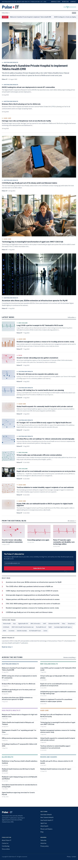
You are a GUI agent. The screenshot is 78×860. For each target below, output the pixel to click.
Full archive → (6, 13)
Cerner (45, 630)
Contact (73, 1)
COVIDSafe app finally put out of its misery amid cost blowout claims (29, 612)
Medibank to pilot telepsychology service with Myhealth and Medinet (19, 778)
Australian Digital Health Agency (63, 627)
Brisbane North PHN (54, 623)
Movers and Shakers (48, 757)
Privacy (69, 856)
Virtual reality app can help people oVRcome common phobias (57, 677)
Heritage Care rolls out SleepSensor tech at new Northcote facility (55, 715)
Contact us (5, 843)
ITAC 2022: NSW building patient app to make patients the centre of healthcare (33, 604)
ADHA (4, 630)
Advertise (65, 1)
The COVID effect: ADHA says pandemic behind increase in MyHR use (29, 586)
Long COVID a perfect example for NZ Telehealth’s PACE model (58, 669)
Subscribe (43, 840)
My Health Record (41, 627)
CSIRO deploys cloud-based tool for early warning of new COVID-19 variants (32, 591)
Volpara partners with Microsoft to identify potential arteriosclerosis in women (33, 599)
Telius (63, 623)
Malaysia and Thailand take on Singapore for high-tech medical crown (19, 715)
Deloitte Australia (22, 630)
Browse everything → (70, 657)
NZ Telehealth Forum (35, 630)
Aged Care (44, 710)
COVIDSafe (6, 627)
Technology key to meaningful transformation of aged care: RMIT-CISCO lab (57, 723)
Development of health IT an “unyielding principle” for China (19, 731)
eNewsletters (55, 1)
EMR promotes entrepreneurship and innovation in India (19, 738)
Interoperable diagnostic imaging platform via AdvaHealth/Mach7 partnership (32, 595)
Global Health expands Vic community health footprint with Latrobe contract (57, 739)
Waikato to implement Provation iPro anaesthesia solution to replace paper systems (56, 700)
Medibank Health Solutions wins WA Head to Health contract (18, 770)
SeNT (44, 623)
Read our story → (7, 647)
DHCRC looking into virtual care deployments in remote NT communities (19, 677)
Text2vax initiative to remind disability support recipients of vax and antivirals (55, 747)
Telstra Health (7, 623)
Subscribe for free (39, 568)
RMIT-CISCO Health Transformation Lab (22, 627)
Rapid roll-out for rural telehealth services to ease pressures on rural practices (56, 685)
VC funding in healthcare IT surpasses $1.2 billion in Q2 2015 (19, 745)
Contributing (5, 846)
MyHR (50, 627)
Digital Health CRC (23, 623)
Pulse (10, 7)
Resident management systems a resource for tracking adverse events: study (32, 608)
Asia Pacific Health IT (11, 710)
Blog (42, 832)
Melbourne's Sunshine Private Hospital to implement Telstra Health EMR (30, 17)
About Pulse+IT (6, 840)
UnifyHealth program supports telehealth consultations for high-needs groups (58, 692)
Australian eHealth (10, 664)
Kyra (14, 623)
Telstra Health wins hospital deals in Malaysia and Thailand (18, 723)
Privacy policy (45, 846)
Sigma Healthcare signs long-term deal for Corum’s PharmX (18, 793)
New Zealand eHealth (49, 664)
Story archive (6, 849)
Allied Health (7, 757)
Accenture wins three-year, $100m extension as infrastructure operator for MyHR (33, 582)
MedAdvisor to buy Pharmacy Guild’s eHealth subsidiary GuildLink (19, 762)
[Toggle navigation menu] (74, 13)
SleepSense (71, 623)
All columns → (72, 521)
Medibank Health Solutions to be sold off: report (55, 769)
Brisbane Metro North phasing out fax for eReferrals (18, 684)
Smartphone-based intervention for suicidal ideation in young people (19, 786)
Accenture (11, 630)
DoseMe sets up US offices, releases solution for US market (56, 762)
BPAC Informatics (35, 623)
